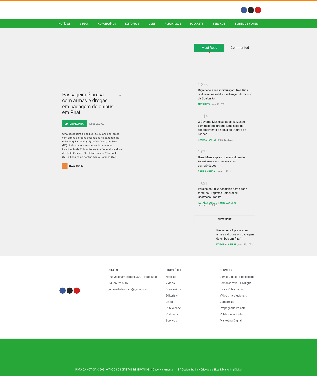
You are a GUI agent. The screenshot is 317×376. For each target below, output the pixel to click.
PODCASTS (197, 23)
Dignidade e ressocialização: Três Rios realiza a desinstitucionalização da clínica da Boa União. (224, 94)
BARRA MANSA (206, 171)
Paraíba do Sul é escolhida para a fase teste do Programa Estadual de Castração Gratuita (222, 193)
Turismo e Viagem (246, 23)
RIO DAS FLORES (207, 140)
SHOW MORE (225, 219)
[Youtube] (258, 10)
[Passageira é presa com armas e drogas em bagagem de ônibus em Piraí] (92, 66)
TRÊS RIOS (204, 104)
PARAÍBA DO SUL (207, 203)
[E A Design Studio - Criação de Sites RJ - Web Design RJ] (175, 369)
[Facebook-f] (244, 10)
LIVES (151, 23)
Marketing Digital (232, 369)
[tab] (209, 49)
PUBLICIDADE (173, 23)
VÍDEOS (84, 23)
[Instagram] (251, 10)
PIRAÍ (81, 124)
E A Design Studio (188, 369)
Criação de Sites (210, 369)
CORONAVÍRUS (107, 23)
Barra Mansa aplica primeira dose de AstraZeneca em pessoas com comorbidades (221, 161)
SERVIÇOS (219, 23)
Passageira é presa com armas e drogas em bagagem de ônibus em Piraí (87, 103)
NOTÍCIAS (64, 23)
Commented (240, 48)
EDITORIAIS (132, 23)
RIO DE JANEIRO (227, 203)
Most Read (209, 48)
